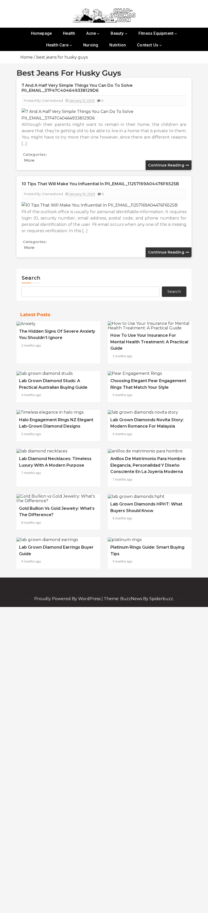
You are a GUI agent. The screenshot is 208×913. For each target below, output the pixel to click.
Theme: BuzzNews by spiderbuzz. (139, 598)
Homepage (41, 33)
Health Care (57, 45)
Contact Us (147, 45)
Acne (91, 33)
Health (69, 33)
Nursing (90, 45)
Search (31, 278)
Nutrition (117, 45)
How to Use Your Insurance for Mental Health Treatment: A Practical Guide (149, 342)
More (29, 160)
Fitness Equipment (156, 33)
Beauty (117, 33)
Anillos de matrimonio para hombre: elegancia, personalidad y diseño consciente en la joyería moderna (148, 465)
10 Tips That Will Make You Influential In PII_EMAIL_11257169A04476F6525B (100, 183)
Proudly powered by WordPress (67, 598)
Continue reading (166, 165)
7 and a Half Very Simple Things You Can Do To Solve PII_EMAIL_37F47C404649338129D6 (77, 88)
